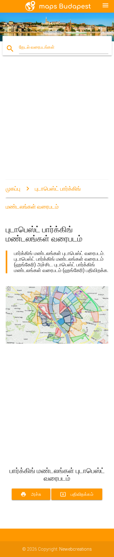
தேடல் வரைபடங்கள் (36, 47)
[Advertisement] (57, 123)
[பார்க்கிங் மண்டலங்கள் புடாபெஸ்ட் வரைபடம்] (57, 342)
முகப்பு (13, 188)
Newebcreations (75, 549)
